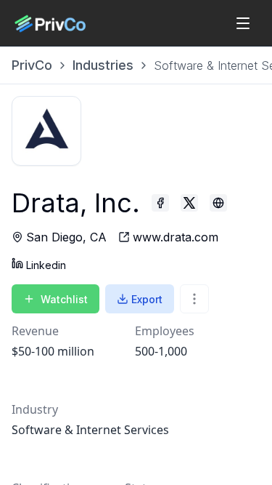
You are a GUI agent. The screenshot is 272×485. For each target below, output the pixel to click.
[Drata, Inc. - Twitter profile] (189, 203)
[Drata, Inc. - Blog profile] (218, 203)
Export (146, 299)
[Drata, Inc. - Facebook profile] (160, 203)
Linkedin (46, 265)
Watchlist (64, 299)
